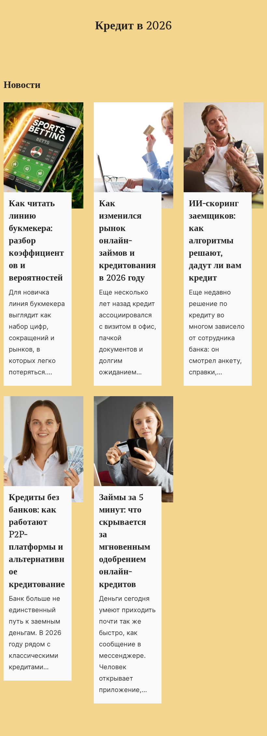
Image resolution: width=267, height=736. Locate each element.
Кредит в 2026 (133, 26)
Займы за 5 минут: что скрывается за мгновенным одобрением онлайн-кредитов (124, 541)
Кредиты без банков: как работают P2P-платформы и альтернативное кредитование (37, 541)
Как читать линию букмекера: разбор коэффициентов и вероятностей (36, 240)
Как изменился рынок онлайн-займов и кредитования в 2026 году (127, 240)
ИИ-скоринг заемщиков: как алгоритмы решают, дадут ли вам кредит (215, 240)
